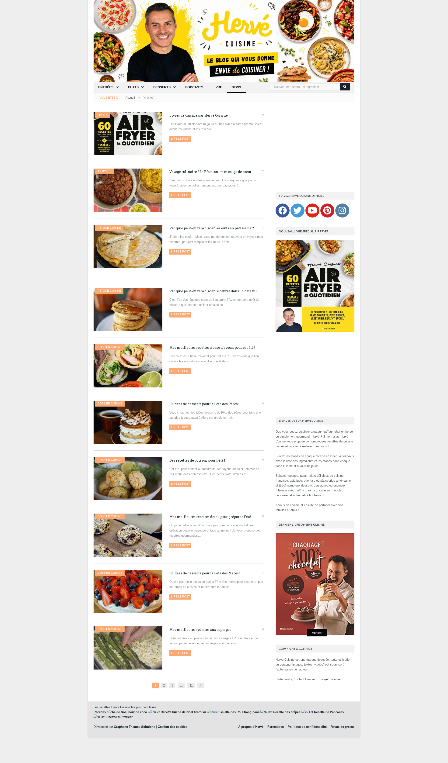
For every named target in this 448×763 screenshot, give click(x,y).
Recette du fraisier (119, 717)
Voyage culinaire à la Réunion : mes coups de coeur (210, 171)
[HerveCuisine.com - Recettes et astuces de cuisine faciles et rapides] (224, 41)
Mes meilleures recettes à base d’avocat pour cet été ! (212, 347)
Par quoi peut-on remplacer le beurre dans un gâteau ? (213, 291)
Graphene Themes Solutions (134, 726)
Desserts (162, 87)
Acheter (317, 633)
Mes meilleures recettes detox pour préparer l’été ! (210, 516)
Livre (217, 87)
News (236, 87)
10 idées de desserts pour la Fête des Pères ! (204, 404)
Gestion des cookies (172, 726)
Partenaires (275, 726)
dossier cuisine (110, 347)
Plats (133, 87)
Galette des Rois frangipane (239, 712)
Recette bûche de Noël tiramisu (183, 712)
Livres (103, 115)
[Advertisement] (315, 149)
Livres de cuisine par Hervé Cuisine (198, 115)
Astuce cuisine (109, 227)
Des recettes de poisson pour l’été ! (197, 460)
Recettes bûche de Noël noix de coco (120, 712)
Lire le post (180, 138)
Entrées (105, 87)
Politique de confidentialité (307, 726)
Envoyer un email (329, 679)
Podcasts (194, 87)
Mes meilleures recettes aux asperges (200, 629)
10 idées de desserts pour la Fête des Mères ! (204, 573)
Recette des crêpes (286, 712)
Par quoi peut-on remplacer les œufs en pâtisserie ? (211, 228)
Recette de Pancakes (329, 712)
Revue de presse (342, 726)
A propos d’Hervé (250, 726)
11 (191, 685)
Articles (104, 171)
